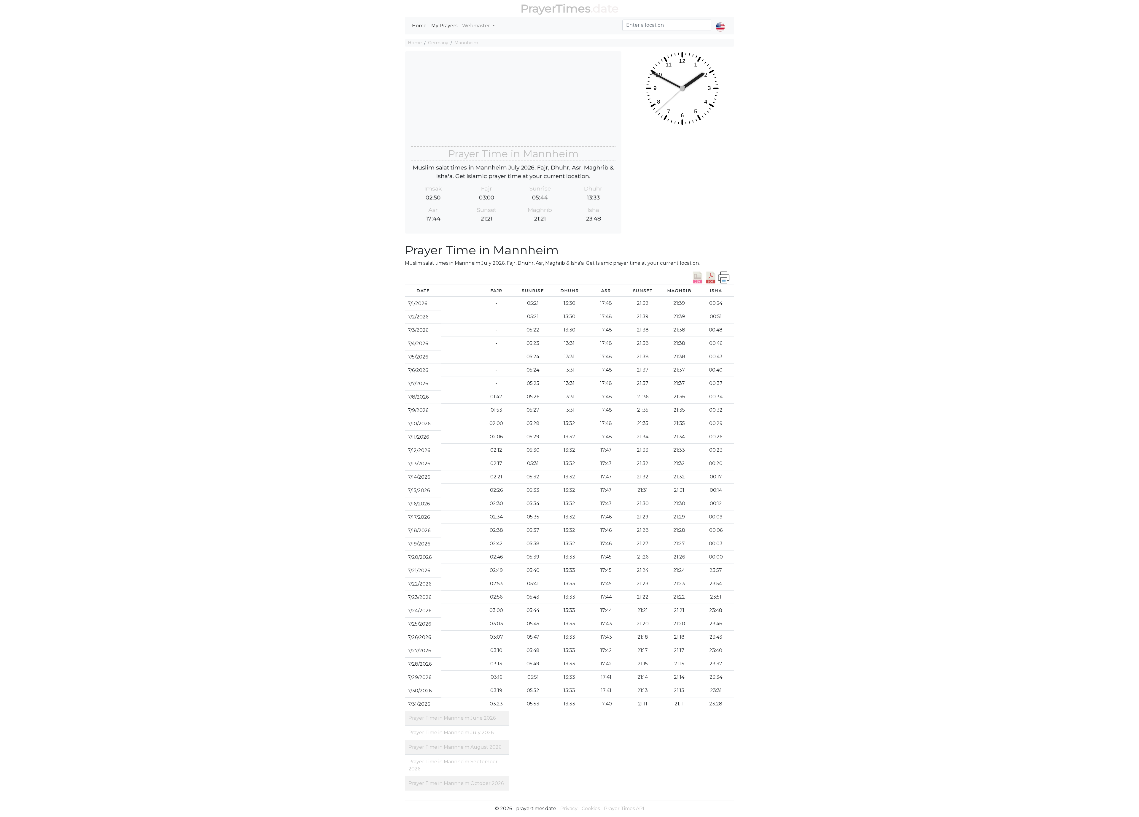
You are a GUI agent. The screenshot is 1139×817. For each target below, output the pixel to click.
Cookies (591, 808)
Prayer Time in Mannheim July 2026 (451, 732)
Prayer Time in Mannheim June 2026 (452, 718)
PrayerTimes (556, 8)
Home (419, 25)
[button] (720, 22)
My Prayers (444, 25)
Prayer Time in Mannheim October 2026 (456, 783)
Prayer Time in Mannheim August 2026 (454, 747)
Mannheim (466, 42)
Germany (438, 42)
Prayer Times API (624, 808)
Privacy (569, 808)
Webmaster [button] (476, 25)
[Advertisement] (513, 101)
